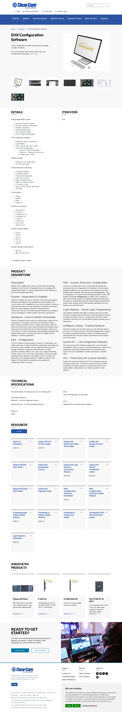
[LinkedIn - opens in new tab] (100, 673)
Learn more (34, 54)
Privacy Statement (28, 692)
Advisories (14, 695)
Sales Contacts (20, 650)
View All (19, 431)
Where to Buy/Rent (40, 650)
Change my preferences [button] (89, 705)
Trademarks (51, 692)
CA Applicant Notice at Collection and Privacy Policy (29, 705)
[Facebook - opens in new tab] (97, 673)
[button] (17, 83)
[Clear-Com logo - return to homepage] (24, 5)
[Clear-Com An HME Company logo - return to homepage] (22, 670)
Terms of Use (15, 692)
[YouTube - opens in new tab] (97, 677)
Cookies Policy (40, 692)
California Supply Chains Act (29, 695)
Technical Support (68, 676)
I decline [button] (76, 705)
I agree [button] (69, 705)
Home (13, 29)
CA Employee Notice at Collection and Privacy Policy (29, 708)
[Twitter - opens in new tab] (103, 673)
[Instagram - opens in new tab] (106, 673)
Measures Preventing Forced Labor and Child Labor (28, 698)
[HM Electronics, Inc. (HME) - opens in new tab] (14, 684)
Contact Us (66, 673)
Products (21, 29)
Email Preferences (68, 680)
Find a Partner (84, 676)
